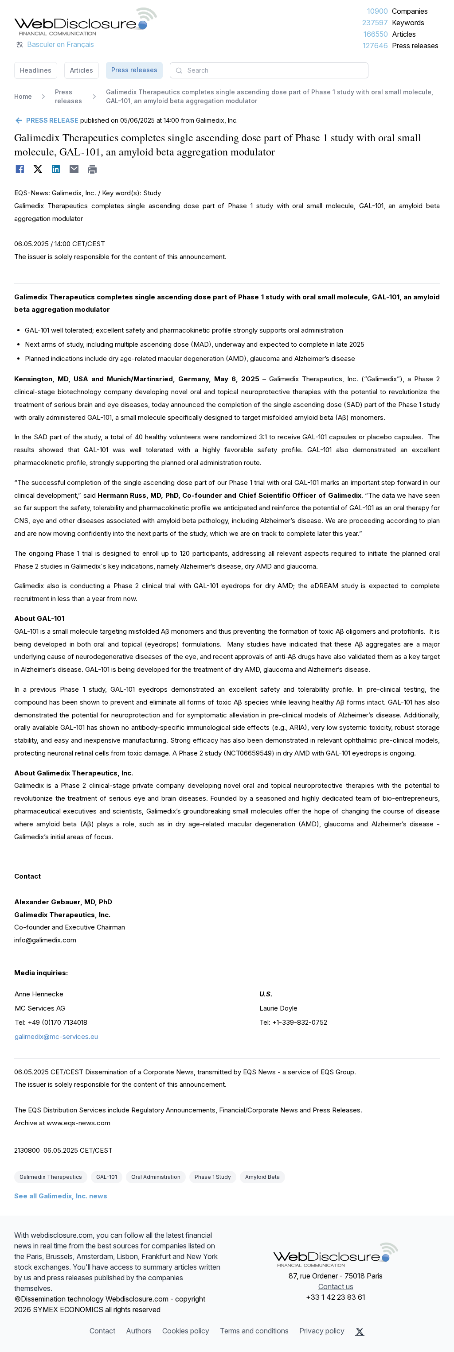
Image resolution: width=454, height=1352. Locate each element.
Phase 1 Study (213, 1177)
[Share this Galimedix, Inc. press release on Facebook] (19, 169)
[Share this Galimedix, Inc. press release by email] (74, 169)
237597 (375, 22)
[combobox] (269, 70)
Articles (404, 34)
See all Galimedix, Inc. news (60, 1196)
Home (23, 96)
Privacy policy (321, 1330)
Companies (410, 11)
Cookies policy (185, 1330)
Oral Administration (155, 1177)
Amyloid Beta (262, 1177)
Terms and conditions (254, 1330)
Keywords (408, 22)
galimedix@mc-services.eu (56, 1036)
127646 (375, 45)
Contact (102, 1330)
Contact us (335, 1286)
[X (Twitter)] (359, 1331)
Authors (139, 1330)
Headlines (35, 70)
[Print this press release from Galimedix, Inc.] (92, 169)
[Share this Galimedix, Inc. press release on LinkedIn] (56, 169)
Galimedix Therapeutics (51, 1177)
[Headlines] (85, 21)
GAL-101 (106, 1177)
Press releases (415, 45)
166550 (376, 34)
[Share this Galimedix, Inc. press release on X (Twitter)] (37, 169)
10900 (377, 11)
